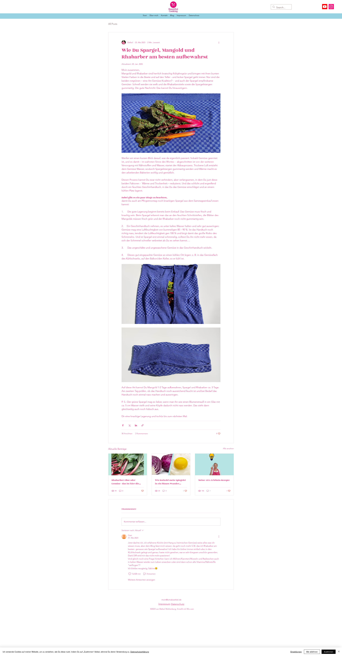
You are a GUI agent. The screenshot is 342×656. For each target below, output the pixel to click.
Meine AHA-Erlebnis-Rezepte (214, 480)
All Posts (112, 23)
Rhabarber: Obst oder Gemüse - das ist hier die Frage (125, 481)
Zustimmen (328, 651)
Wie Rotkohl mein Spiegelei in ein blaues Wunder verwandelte (170, 481)
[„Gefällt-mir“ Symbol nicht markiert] (129, 574)
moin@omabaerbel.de (171, 599)
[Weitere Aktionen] (218, 42)
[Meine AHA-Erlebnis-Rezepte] (214, 464)
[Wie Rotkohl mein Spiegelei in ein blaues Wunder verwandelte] (171, 464)
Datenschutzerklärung (139, 651)
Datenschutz (177, 604)
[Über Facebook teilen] (123, 425)
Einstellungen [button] (296, 651)
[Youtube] (324, 6)
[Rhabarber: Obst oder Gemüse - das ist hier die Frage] (127, 464)
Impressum (164, 604)
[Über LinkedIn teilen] (136, 425)
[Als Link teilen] (142, 425)
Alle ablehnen (312, 651)
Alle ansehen (228, 448)
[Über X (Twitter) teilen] (129, 425)
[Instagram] (331, 6)
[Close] (338, 652)
